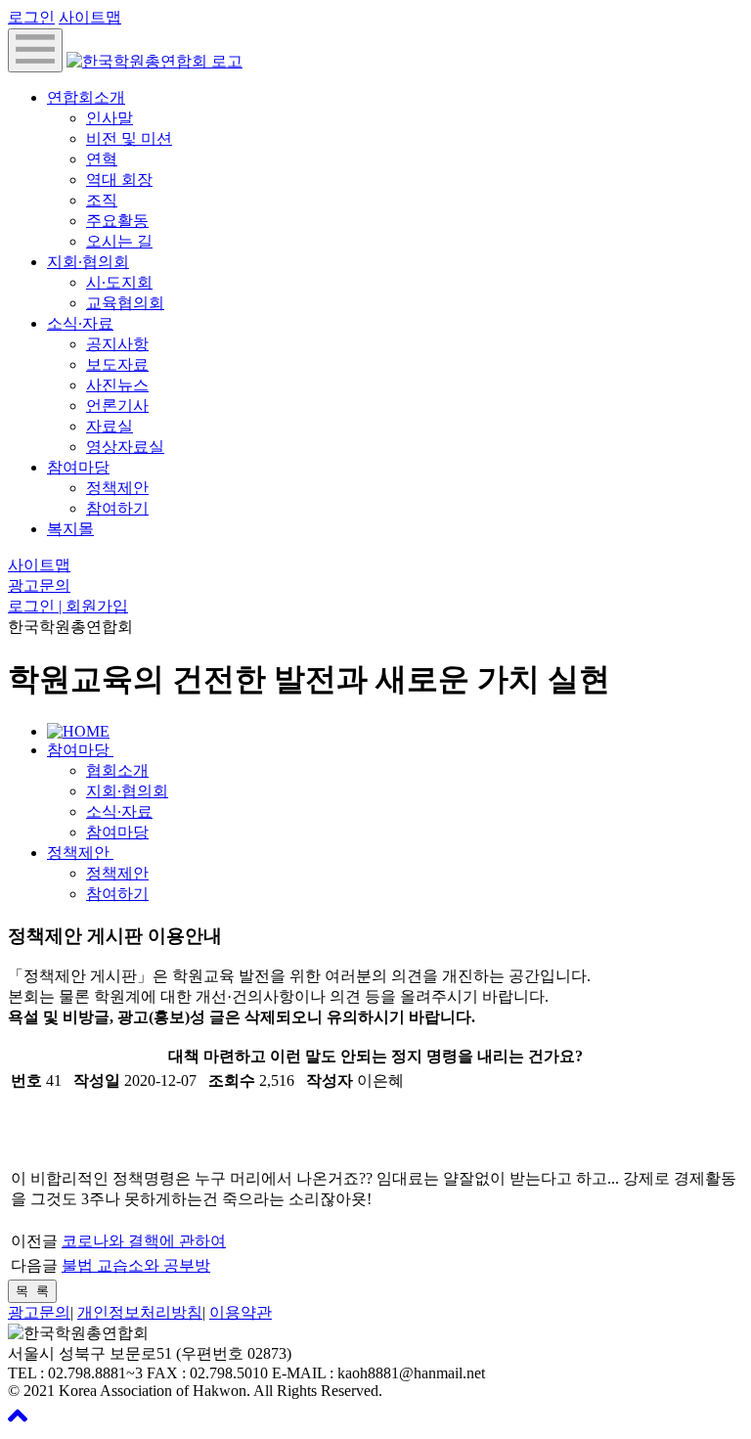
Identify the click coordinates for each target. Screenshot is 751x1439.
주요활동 (117, 220)
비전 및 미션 (129, 138)
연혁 (101, 159)
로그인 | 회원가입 (68, 606)
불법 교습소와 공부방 (136, 1265)
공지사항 (117, 344)
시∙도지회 (119, 282)
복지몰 (70, 528)
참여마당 (78, 467)
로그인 (31, 17)
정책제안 (117, 487)
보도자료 (117, 364)
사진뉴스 (117, 385)
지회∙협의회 (88, 261)
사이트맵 (90, 17)
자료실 (109, 426)
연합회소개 (86, 97)
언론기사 (117, 405)
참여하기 (117, 508)
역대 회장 (119, 179)
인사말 (109, 118)
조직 (101, 200)
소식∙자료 (80, 323)
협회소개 (117, 770)
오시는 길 (119, 241)
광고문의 (39, 585)
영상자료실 (125, 446)
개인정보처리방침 (139, 1312)
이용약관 (240, 1312)
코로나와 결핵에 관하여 (144, 1241)
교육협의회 (125, 302)
